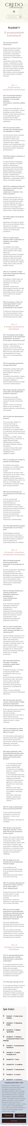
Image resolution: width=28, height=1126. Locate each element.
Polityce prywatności (11, 1093)
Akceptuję (14, 1121)
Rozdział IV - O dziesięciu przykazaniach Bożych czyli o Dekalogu (13, 1038)
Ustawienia (21, 1115)
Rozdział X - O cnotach (14, 1074)
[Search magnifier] (20, 17)
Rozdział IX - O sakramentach (15, 1069)
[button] (14, 11)
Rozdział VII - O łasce (13, 1059)
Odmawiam (8, 1115)
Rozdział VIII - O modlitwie (15, 1064)
